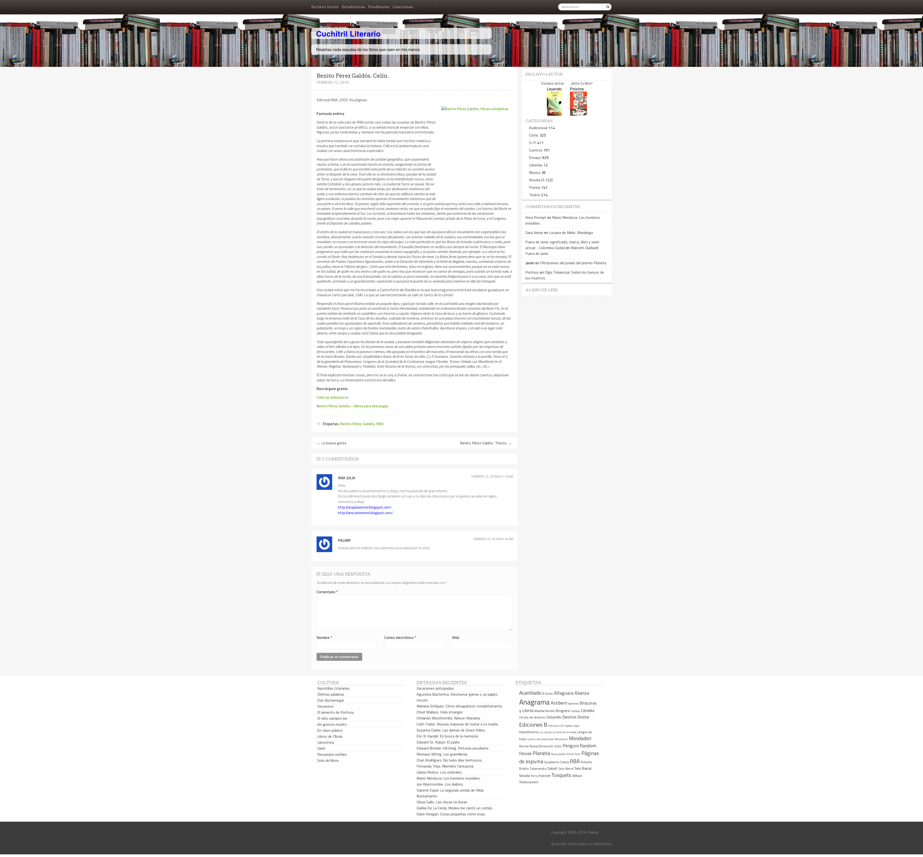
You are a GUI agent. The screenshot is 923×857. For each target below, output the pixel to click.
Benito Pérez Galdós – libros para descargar (352, 406)
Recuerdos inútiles (332, 754)
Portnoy (532, 272)
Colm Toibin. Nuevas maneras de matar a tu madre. (458, 724)
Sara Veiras (534, 232)
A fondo (547, 693)
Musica (534, 172)
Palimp (344, 540)
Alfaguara (564, 692)
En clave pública (329, 730)
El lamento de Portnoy (335, 712)
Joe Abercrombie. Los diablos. (440, 784)
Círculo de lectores (532, 717)
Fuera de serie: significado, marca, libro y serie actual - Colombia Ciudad (562, 245)
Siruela (524, 775)
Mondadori (580, 738)
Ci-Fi (532, 142)
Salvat (552, 768)
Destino (569, 717)
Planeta (541, 753)
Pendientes (379, 7)
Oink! (321, 748)
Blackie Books (545, 710)
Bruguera (563, 710)
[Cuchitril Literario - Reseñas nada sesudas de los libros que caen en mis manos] (590, 29)
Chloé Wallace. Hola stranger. (440, 712)
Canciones (403, 7)
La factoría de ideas (564, 732)
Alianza (581, 693)
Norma (524, 746)
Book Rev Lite (562, 844)
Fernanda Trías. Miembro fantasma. (445, 766)
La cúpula (546, 732)
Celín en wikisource (332, 397)
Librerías (536, 165)
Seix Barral (582, 768)
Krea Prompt (535, 217)
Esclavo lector (325, 7)
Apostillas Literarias (333, 688)
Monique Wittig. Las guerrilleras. (442, 754)
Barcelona (573, 704)
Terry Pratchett (540, 776)
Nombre (324, 637)
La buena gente (331, 443)
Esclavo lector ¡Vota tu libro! (566, 83)
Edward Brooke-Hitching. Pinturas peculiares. (453, 748)
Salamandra (538, 768)
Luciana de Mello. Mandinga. (571, 232)
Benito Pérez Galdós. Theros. (486, 443)
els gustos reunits (332, 724)
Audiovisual (538, 128)
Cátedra (587, 710)
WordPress (603, 844)
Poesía (534, 187)
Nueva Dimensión (541, 746)
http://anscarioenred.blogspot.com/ (365, 513)
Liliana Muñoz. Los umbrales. (439, 772)
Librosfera (325, 742)
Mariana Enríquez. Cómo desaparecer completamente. (460, 706)
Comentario (327, 592)
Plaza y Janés (558, 754)
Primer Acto (573, 754)
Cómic (534, 135)
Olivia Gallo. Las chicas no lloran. (442, 802)
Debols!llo (554, 717)
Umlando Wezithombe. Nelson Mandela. (448, 718)
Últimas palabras (330, 694)
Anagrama (534, 702)
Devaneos (325, 706)
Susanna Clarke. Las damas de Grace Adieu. (451, 730)
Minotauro (561, 739)
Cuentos (536, 150)
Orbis (558, 746)
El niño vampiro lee (332, 718)
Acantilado (530, 693)
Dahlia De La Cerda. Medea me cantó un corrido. (455, 808)
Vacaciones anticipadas (435, 688)
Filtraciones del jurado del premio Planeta (573, 263)
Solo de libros (328, 760)
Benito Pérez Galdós (357, 424)
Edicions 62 (556, 725)
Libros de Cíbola (329, 736)
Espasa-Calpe (572, 726)
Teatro (534, 195)
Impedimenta (529, 732)
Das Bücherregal (330, 700)
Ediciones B (533, 724)
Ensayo (535, 157)
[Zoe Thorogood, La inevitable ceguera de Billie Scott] (578, 114)
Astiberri (559, 702)
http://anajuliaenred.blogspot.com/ (365, 507)
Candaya (575, 711)
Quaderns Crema (556, 762)
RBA (380, 424)
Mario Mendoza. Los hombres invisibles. (448, 778)
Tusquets (561, 775)
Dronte (583, 717)
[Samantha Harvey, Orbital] (554, 114)
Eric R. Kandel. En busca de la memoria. (448, 736)
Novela (534, 180)
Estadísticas (353, 7)
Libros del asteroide (541, 739)
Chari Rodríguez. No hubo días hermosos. (449, 760)
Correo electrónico (400, 637)
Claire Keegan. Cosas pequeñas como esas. (451, 814)
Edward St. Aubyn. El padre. (438, 742)
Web (455, 637)
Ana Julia (346, 478)
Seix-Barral (566, 768)
